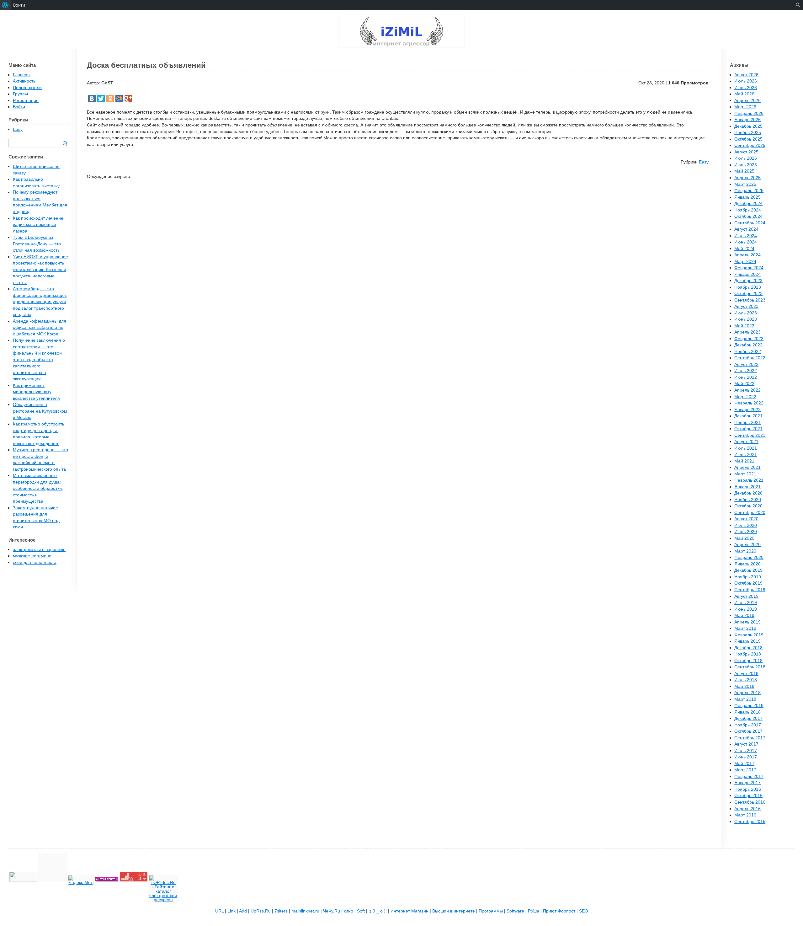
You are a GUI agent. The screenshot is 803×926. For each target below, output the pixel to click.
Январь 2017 (747, 782)
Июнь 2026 (745, 87)
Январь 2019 (747, 641)
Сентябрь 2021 (749, 435)
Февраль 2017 (748, 776)
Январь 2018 (747, 712)
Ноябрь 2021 (747, 422)
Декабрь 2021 (748, 416)
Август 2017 (746, 744)
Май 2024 (744, 248)
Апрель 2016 (747, 808)
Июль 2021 (745, 448)
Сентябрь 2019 (749, 589)
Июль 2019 (745, 602)
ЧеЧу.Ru (331, 911)
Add (243, 911)
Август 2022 (746, 364)
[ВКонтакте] (92, 98)
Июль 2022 (745, 370)
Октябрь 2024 (748, 216)
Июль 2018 (745, 679)
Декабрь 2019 (748, 570)
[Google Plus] (128, 98)
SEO (583, 911)
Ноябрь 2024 (747, 210)
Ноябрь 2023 (747, 287)
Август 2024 (746, 229)
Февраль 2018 (748, 705)
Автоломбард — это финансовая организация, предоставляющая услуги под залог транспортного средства (40, 301)
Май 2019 (744, 615)
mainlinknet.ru (305, 911)
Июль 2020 (745, 525)
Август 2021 (746, 441)
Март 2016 (745, 815)
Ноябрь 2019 (747, 577)
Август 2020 (746, 519)
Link (231, 911)
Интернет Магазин (409, 911)
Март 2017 (745, 770)
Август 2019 (746, 596)
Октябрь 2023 (748, 293)
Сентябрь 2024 (749, 223)
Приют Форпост (559, 911)
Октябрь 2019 (748, 583)
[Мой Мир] (119, 98)
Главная (21, 74)
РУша (533, 911)
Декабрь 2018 (748, 647)
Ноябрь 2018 (747, 654)
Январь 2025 (747, 197)
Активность (24, 81)
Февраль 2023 (748, 338)
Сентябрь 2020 (749, 512)
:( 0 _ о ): (378, 911)
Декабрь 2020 (748, 493)
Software (515, 911)
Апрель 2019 (747, 622)
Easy (704, 162)
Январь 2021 (747, 486)
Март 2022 (745, 396)
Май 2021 (744, 461)
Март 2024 (745, 261)
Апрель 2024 (747, 255)
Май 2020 (744, 538)
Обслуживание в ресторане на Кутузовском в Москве (40, 411)
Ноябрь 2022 (747, 351)
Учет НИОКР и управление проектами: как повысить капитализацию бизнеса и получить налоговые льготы (40, 269)
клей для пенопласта (34, 562)
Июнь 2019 (745, 609)
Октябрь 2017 (748, 731)
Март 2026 (745, 106)
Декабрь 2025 (748, 126)
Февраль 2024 (748, 267)
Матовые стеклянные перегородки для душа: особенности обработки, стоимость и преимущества (38, 488)
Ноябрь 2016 (747, 789)
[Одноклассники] (110, 98)
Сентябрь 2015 (749, 821)
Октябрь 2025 (748, 139)
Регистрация (26, 100)
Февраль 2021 (748, 480)
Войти (19, 106)
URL (219, 911)
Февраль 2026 (748, 113)
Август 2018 (746, 673)
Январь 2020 (747, 564)
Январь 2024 (747, 274)
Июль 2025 (745, 158)
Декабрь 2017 (748, 718)
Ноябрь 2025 (747, 132)
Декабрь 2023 (748, 280)
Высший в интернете (453, 911)
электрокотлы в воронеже (39, 549)
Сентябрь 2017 (749, 738)
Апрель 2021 (747, 467)
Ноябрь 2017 (747, 725)
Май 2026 (744, 94)
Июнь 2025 (745, 165)
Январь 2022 (747, 409)
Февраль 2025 (748, 190)
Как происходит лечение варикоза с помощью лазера (38, 224)
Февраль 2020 (748, 557)
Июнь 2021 (745, 454)
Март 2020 (745, 551)
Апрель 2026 (747, 100)
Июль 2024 (745, 235)
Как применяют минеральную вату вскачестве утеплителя (36, 392)
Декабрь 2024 (748, 203)
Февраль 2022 (748, 403)
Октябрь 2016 (748, 795)
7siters (281, 911)
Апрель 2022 (747, 390)
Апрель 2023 (747, 332)
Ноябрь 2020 (747, 499)
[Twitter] (101, 98)
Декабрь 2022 (748, 345)
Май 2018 (744, 686)
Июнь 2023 (745, 319)
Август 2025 (746, 152)
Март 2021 (745, 474)
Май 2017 (744, 763)
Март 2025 (745, 184)
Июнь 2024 (745, 242)
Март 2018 (745, 699)
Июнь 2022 (745, 377)
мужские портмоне (32, 556)
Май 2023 (744, 326)
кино (348, 911)
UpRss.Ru (261, 911)
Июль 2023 (745, 313)
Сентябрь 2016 (749, 802)
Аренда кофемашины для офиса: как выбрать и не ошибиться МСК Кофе (39, 327)
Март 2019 (745, 628)
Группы (20, 94)
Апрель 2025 (747, 177)
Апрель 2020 (747, 544)
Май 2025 (744, 171)
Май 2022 (744, 383)
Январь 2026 (747, 119)
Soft (361, 911)
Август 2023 (746, 306)
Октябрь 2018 (748, 660)
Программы (491, 911)
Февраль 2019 (748, 635)
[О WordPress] (5, 5)
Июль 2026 (745, 81)
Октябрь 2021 (748, 428)
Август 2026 (746, 74)
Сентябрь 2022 (749, 358)
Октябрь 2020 (748, 506)
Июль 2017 (745, 750)
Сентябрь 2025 (749, 145)
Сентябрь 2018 (749, 667)
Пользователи (27, 87)
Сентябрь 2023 (749, 300)
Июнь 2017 (745, 757)
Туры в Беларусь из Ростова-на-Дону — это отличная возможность (37, 244)
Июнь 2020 (745, 531)
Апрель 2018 (747, 692)
